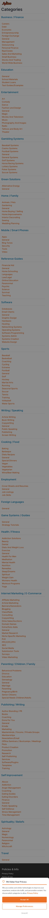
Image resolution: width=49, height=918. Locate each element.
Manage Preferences (24, 906)
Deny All (24, 913)
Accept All (24, 900)
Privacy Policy (32, 893)
